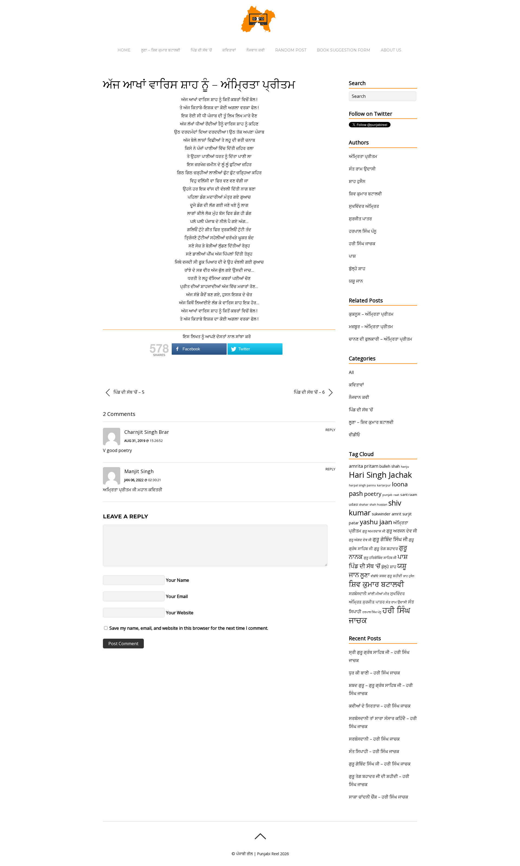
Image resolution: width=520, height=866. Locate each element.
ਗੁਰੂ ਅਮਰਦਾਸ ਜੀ (373, 531)
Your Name (177, 580)
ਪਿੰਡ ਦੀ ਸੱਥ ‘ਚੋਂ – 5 (128, 392)
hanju (405, 466)
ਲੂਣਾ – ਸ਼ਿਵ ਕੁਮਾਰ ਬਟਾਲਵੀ (160, 50)
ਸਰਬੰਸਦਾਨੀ (358, 593)
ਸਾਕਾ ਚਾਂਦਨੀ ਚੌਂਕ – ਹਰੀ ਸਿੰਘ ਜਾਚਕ (378, 797)
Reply (330, 429)
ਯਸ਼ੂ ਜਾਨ (356, 281)
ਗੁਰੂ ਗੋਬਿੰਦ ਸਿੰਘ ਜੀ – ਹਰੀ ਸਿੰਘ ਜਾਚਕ (380, 764)
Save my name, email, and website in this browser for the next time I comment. (188, 628)
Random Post (290, 50)
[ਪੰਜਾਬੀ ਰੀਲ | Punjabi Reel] (260, 28)
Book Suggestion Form (343, 50)
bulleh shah (389, 466)
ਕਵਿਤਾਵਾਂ (229, 50)
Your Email (177, 596)
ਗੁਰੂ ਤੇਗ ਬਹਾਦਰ (386, 548)
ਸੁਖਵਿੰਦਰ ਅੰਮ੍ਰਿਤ (364, 206)
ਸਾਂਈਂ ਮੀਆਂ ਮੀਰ (378, 593)
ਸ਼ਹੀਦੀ (397, 575)
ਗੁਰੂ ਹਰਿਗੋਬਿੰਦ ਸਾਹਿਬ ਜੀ (380, 557)
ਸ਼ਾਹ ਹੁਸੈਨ (357, 181)
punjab (387, 495)
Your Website (179, 613)
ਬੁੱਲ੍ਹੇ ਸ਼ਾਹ (357, 269)
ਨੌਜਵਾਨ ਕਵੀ (255, 50)
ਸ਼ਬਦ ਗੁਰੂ (385, 575)
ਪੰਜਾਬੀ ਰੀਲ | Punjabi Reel (257, 853)
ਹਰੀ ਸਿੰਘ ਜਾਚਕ (362, 244)
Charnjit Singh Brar (146, 432)
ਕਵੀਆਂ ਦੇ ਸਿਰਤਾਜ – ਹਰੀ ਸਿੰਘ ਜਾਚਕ (380, 706)
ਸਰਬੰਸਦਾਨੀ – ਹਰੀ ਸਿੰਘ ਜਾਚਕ (374, 739)
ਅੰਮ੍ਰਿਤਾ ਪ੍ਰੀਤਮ (363, 156)
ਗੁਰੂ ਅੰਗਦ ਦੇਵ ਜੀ (360, 539)
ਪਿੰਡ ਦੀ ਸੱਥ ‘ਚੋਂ (201, 50)
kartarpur (384, 485)
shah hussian (378, 504)
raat (396, 495)
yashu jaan (376, 521)
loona (400, 484)
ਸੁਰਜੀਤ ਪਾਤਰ (360, 219)
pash (356, 493)
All (351, 372)
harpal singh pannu (362, 485)
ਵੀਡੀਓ (354, 435)
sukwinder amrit (386, 513)
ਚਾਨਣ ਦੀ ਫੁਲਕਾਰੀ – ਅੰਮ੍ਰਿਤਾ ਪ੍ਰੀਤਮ (380, 339)
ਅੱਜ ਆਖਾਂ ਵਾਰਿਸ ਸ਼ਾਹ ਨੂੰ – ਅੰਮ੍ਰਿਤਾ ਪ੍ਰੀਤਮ (199, 84)
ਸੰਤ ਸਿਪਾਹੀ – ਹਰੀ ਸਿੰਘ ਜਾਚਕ (374, 751)
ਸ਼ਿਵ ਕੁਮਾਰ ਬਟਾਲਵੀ (365, 194)
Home (124, 50)
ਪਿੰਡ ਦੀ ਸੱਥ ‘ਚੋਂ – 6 (310, 392)
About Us (391, 50)
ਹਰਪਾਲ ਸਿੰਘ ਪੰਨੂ (362, 231)
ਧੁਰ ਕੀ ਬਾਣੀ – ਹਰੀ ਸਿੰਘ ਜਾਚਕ (374, 673)
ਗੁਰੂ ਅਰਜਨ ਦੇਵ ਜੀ (401, 531)
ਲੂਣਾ (365, 575)
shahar (364, 504)
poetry (372, 493)
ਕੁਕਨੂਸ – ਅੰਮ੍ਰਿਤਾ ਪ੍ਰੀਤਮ (371, 314)
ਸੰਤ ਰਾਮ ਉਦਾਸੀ (362, 169)
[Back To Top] (260, 836)
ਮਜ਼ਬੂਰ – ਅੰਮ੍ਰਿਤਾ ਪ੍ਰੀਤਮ (371, 326)
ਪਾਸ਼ (352, 256)
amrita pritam (363, 466)
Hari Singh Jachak (380, 474)
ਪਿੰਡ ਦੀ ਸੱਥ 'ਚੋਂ (361, 410)
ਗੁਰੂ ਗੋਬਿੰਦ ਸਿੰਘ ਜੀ (390, 539)
